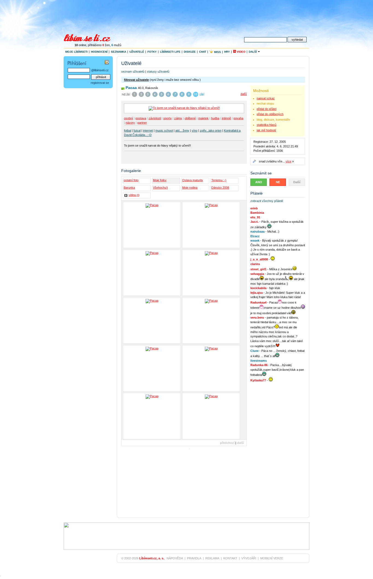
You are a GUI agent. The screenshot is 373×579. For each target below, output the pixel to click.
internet (148, 130)
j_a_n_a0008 (259, 259)
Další (253, 51)
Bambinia (257, 212)
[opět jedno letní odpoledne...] (211, 416)
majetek (203, 118)
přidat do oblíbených (270, 114)
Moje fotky (160, 180)
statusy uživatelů (158, 71)
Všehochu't (160, 187)
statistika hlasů (266, 124)
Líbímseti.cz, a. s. (151, 558)
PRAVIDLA (194, 558)
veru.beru (257, 317)
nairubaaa (257, 231)
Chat (202, 51)
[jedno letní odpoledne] (152, 416)
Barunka (129, 187)
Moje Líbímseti (76, 51)
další (244, 94)
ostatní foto (131, 180)
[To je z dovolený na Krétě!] (211, 225)
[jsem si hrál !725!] (152, 368)
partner (142, 122)
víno (194, 130)
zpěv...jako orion (210, 130)
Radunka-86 (259, 365)
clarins (255, 264)
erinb (254, 208)
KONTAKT (230, 558)
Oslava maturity (192, 180)
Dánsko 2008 (220, 187)
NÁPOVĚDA (175, 558)
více (288, 161)
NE (278, 182)
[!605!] (211, 368)
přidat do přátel (266, 109)
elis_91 (255, 217)
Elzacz (255, 236)
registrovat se (100, 82)
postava (140, 118)
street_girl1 (258, 269)
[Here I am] (152, 273)
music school (164, 130)
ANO (258, 182)
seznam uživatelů (132, 71)
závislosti (155, 118)
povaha (238, 118)
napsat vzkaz (266, 98)
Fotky (152, 51)
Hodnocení (99, 51)
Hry (227, 51)
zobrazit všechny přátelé (266, 201)
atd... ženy (182, 130)
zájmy (178, 118)
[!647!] (211, 320)
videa (134, 195)
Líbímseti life (170, 51)
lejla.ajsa (256, 292)
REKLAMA (212, 558)
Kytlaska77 (258, 380)
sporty (167, 118)
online (80, 45)
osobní (128, 118)
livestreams (258, 360)
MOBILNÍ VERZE (271, 558)
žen (106, 45)
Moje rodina (189, 187)
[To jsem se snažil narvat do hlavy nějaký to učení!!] (152, 225)
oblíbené (190, 118)
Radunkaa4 (258, 302)
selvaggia (257, 273)
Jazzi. (254, 221)
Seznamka (118, 51)
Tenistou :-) (218, 180)
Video (240, 51)
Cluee (254, 350)
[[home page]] (90, 37)
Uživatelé (136, 51)
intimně (226, 118)
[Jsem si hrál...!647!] (152, 320)
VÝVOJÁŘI (248, 558)
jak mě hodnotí (266, 130)
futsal (137, 130)
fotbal (127, 130)
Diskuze (190, 51)
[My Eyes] (211, 273)
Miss (217, 52)
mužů (116, 45)
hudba (215, 118)
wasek (254, 240)
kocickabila (258, 288)
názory (130, 122)
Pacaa (131, 87)
